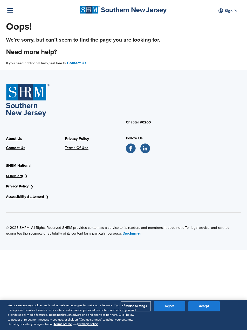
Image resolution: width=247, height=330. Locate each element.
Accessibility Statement (25, 196)
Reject (169, 306)
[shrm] (123, 8)
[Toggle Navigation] (42, 10)
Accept (204, 306)
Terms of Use (63, 324)
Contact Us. (77, 63)
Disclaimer (132, 233)
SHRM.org (14, 176)
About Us (14, 138)
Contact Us (15, 147)
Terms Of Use (77, 147)
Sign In (231, 10)
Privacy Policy (77, 138)
